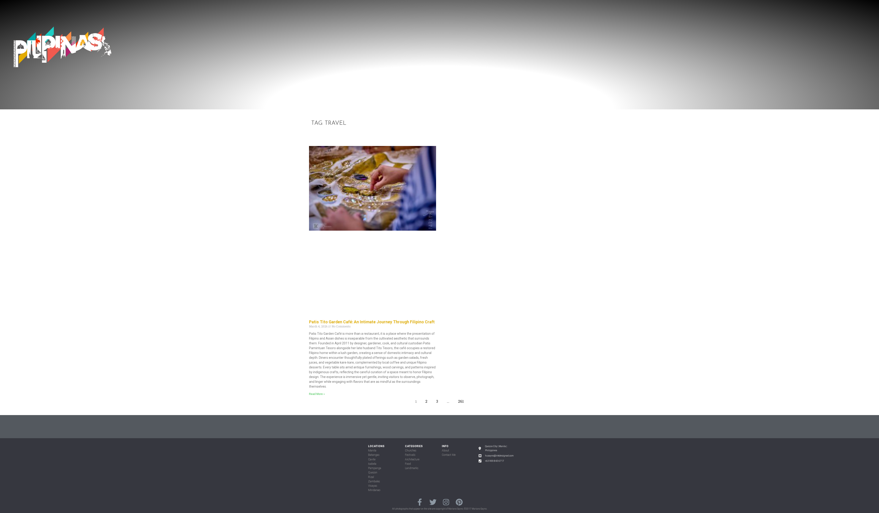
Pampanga (374, 468)
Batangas (374, 454)
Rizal (371, 477)
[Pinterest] (459, 502)
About (445, 450)
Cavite (371, 459)
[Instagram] (446, 502)
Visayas (372, 485)
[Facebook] (420, 502)
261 (462, 400)
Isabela (372, 463)
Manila (372, 450)
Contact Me (449, 454)
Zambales (374, 481)
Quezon (372, 472)
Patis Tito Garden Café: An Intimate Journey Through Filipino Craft (372, 321)
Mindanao (374, 490)
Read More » (317, 394)
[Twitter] (433, 502)
